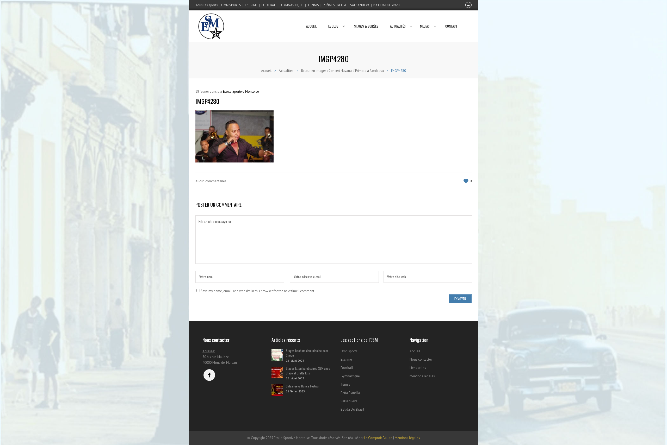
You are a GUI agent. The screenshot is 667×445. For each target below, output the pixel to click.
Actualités (398, 26)
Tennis (313, 5)
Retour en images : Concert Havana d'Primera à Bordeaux (342, 70)
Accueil (311, 26)
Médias (425, 26)
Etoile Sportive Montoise (241, 91)
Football (269, 5)
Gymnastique (292, 5)
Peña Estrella (334, 5)
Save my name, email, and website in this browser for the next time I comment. (258, 291)
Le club (333, 26)
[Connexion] (468, 7)
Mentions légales (422, 376)
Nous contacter (421, 359)
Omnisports (231, 5)
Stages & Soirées (366, 26)
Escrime (251, 5)
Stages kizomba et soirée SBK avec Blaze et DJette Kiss (308, 370)
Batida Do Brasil (387, 5)
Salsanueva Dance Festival (302, 386)
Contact (451, 26)
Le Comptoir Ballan (378, 438)
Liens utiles (418, 368)
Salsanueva (359, 5)
